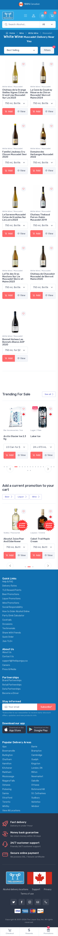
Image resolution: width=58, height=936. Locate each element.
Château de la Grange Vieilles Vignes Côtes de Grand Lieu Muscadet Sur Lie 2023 (15, 94)
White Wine (33, 33)
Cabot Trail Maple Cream (40, 540)
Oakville (35, 780)
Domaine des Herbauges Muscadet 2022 (41, 154)
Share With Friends (11, 632)
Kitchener (7, 768)
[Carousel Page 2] (6, 466)
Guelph (34, 759)
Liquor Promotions (11, 598)
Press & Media (9, 669)
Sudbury (35, 797)
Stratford (7, 797)
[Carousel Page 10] (30, 466)
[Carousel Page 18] (51, 466)
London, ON (36, 768)
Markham (6, 772)
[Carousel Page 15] (43, 466)
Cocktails (7, 620)
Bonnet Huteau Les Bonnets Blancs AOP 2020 (13, 342)
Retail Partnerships (11, 684)
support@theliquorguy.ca (15, 661)
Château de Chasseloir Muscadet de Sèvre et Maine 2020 (42, 277)
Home (12, 33)
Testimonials (8, 628)
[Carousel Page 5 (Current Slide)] (15, 466)
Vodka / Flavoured (12, 533)
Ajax (4, 746)
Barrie (34, 746)
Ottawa (35, 785)
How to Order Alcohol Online (16, 611)
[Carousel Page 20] (27, 470)
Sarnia (5, 793)
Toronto (6, 802)
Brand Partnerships (11, 680)
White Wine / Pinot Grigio (41, 430)
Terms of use (27, 893)
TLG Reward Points (11, 590)
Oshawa (6, 785)
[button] (14, 729)
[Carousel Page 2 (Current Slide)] (29, 566)
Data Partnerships (11, 689)
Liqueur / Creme (37, 533)
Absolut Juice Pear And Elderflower (14, 540)
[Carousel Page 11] (32, 466)
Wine (21, 33)
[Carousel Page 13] (38, 466)
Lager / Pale (9, 430)
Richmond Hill (38, 789)
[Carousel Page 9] (27, 466)
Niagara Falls (8, 780)
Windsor (35, 806)
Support (36, 889)
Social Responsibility (12, 607)
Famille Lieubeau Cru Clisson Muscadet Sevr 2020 (14, 154)
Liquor (21, 497)
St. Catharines (38, 793)
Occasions (7, 624)
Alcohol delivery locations (15, 889)
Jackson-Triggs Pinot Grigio (42, 437)
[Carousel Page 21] (30, 470)
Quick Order (8, 637)
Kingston (35, 763)
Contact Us (8, 656)
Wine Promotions (10, 603)
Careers (6, 665)
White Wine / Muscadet (12, 87)
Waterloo (35, 802)
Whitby (5, 806)
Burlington (7, 755)
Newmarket (37, 776)
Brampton (36, 751)
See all (48, 394)
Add (10, 111)
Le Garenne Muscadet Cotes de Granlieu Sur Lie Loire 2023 (14, 217)
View (22, 111)
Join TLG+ (7, 641)
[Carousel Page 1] (4, 466)
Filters (49, 49)
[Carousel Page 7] (22, 466)
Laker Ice (8, 436)
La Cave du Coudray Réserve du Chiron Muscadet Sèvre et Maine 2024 (41, 94)
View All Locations (11, 810)
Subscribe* (46, 707)
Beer (7, 497)
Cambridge (36, 755)
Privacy (48, 889)
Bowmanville (8, 751)
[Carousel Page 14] (40, 466)
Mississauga (8, 776)
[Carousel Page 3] (32, 566)
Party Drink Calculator (13, 615)
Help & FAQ (7, 581)
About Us (6, 652)
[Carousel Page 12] (35, 466)
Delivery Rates (9, 585)
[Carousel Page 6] (19, 466)
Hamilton (6, 763)
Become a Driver (10, 693)
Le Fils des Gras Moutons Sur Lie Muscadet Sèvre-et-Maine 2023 (13, 278)
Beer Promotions (10, 594)
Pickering (6, 789)
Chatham (7, 759)
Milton (34, 772)
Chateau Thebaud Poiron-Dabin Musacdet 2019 (40, 217)
